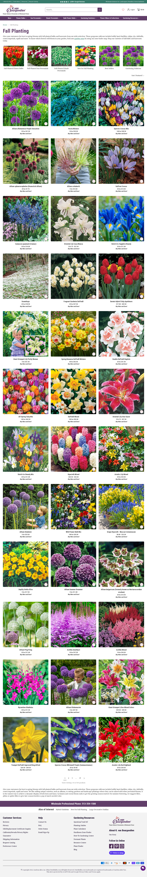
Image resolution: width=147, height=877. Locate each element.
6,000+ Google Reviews (77, 2)
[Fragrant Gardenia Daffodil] (73, 276)
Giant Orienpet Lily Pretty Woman (25, 359)
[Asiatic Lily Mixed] (121, 449)
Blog (75, 850)
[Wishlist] (123, 10)
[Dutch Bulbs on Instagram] (122, 846)
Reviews (6, 822)
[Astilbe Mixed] (121, 624)
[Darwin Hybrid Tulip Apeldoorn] (121, 276)
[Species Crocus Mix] (121, 103)
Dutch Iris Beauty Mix (26, 474)
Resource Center (80, 843)
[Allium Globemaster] (73, 682)
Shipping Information (11, 839)
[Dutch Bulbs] (16, 9)
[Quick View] (46, 83)
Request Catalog (9, 843)
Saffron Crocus (121, 186)
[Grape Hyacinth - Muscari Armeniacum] (121, 506)
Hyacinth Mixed (73, 474)
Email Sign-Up (43, 832)
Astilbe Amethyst (73, 650)
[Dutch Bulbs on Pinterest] (116, 846)
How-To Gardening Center (84, 836)
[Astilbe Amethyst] (73, 624)
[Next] (143, 58)
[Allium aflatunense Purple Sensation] (25, 103)
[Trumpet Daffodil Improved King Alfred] (25, 739)
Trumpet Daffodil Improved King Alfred (25, 765)
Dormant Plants (80, 839)
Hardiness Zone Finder (82, 832)
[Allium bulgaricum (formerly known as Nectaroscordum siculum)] (121, 564)
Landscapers (123, 1)
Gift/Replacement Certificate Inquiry (17, 829)
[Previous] (3, 58)
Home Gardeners (139, 1)
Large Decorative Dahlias (98, 810)
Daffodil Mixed (73, 417)
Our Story (112, 835)
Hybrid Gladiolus (62, 810)
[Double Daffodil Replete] (121, 333)
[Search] (100, 10)
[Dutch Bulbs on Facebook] (111, 846)
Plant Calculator (80, 829)
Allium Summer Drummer (73, 589)
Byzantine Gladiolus (25, 707)
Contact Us (42, 822)
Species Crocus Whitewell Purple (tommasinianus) (73, 765)
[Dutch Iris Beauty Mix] (25, 449)
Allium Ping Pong (25, 650)
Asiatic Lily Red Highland (121, 765)
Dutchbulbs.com (55, 870)
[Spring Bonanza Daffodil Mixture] (73, 333)
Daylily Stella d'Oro (26, 589)
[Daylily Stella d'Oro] (25, 564)
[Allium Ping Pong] (25, 624)
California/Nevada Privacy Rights (15, 832)
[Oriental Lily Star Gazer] (121, 391)
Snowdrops (26, 301)
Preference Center (10, 846)
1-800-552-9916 (7, 1)
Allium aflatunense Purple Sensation (25, 129)
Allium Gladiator (26, 532)
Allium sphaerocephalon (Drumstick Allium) (26, 186)
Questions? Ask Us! (81, 822)
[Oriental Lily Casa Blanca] (73, 218)
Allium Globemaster (73, 707)
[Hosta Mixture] (73, 103)
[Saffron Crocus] (121, 161)
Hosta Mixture (73, 129)
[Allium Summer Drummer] (73, 564)
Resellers (131, 1)
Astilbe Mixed (121, 650)
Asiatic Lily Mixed (121, 474)
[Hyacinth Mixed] (73, 449)
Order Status (43, 829)
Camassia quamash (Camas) (25, 244)
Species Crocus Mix (121, 129)
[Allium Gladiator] (25, 506)
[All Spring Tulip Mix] (25, 391)
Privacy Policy (83, 872)
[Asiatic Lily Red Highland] (121, 739)
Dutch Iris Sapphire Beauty (121, 244)
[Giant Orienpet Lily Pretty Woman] (25, 333)
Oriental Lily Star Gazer (121, 417)
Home (5, 25)
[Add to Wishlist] (46, 123)
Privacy (6, 825)
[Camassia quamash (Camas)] (25, 218)
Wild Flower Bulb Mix (73, 532)
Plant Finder (78, 846)
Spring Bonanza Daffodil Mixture (73, 359)
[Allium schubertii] (73, 161)
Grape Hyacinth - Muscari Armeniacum (121, 532)
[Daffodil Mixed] (73, 391)
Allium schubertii (73, 186)
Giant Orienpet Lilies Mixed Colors (121, 707)
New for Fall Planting (79, 810)
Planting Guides (80, 825)
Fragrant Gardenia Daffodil (74, 301)
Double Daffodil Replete (121, 359)
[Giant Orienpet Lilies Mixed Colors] (121, 682)
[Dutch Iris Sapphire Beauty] (121, 218)
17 (80, 778)
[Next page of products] (84, 778)
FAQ (39, 825)
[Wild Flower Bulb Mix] (73, 506)
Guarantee (7, 836)
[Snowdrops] (25, 276)
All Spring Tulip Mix (25, 417)
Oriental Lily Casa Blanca (73, 244)
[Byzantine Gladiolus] (25, 682)
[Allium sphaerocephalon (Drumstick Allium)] (25, 161)
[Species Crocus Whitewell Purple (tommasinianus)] (73, 739)
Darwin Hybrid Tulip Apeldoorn (121, 301)
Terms (94, 872)
